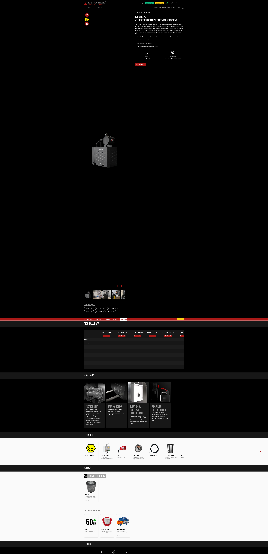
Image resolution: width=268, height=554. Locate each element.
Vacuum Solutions (171, 7)
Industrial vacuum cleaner (92, 7)
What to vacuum (162, 7)
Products (156, 7)
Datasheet (106, 335)
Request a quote (159, 3)
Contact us (180, 319)
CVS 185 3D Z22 (89, 308)
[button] (122, 286)
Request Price (140, 64)
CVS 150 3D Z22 (89, 311)
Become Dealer (149, 3)
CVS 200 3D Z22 (112, 308)
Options (115, 319)
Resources (124, 319)
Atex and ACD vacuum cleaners (142, 12)
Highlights (98, 319)
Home (85, 7)
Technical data (88, 319)
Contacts (178, 7)
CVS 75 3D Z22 (111, 311)
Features (107, 319)
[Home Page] (95, 3)
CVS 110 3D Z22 (100, 311)
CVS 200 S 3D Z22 (100, 308)
